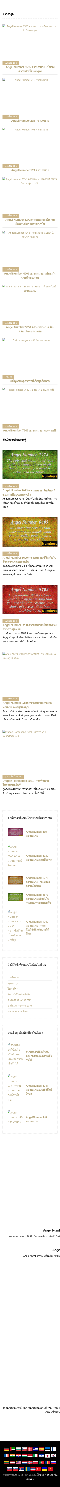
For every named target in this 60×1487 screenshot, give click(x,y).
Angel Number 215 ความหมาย (30, 120)
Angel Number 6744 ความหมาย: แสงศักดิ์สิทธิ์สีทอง (39, 1089)
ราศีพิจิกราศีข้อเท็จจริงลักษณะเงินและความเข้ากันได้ (39, 1056)
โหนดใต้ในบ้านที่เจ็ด (19, 994)
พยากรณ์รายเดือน (18, 1011)
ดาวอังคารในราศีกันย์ (19, 1000)
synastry (13, 983)
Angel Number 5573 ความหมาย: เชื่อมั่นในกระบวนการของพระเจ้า (38, 898)
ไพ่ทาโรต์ (13, 988)
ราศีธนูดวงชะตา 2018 (20, 1005)
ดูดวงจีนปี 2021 (13, 776)
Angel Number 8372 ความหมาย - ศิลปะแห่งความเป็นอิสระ (38, 882)
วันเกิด (8, 377)
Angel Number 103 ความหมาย (30, 170)
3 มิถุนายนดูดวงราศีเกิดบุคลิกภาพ (30, 381)
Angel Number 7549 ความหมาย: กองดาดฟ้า (30, 430)
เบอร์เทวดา (11, 63)
